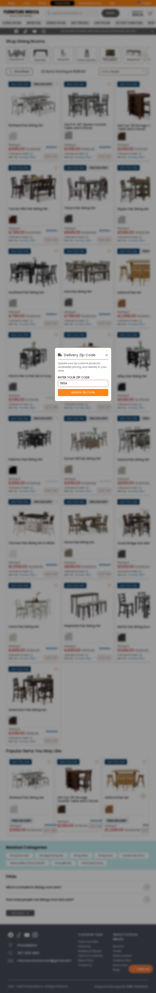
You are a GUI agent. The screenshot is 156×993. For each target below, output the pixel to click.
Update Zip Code (83, 392)
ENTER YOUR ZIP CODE (74, 377)
